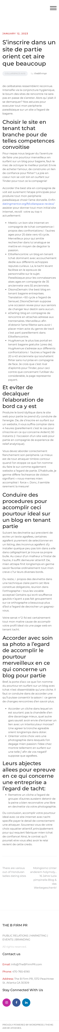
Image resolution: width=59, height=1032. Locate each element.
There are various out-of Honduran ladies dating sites (14, 872)
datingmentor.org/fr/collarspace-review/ (28, 203)
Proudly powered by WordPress (23, 1024)
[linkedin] (26, 1002)
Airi (4, 1028)
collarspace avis (15, 73)
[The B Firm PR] (16, 1002)
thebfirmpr (40, 73)
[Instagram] (6, 1002)
